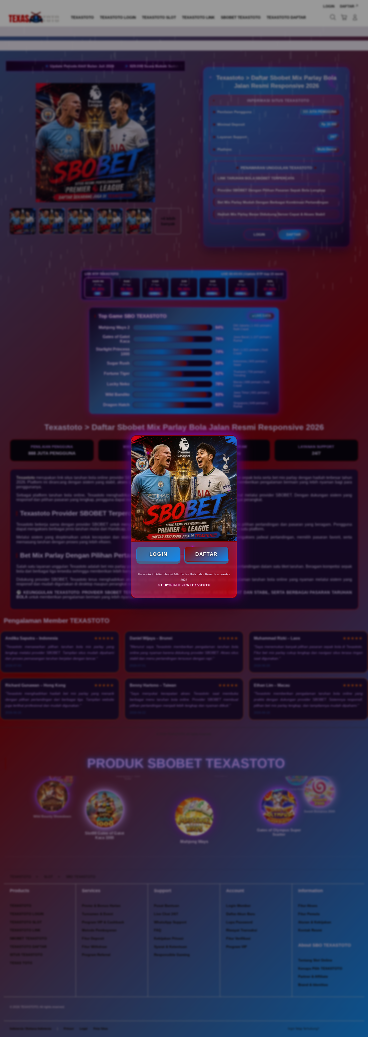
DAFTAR (206, 554)
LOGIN (158, 554)
